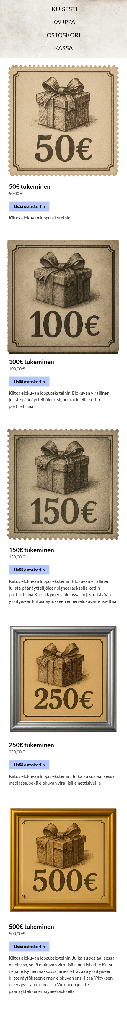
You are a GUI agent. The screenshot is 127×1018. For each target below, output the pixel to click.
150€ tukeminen (31, 549)
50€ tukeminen (30, 186)
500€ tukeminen (31, 926)
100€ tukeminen (31, 361)
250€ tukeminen (31, 744)
